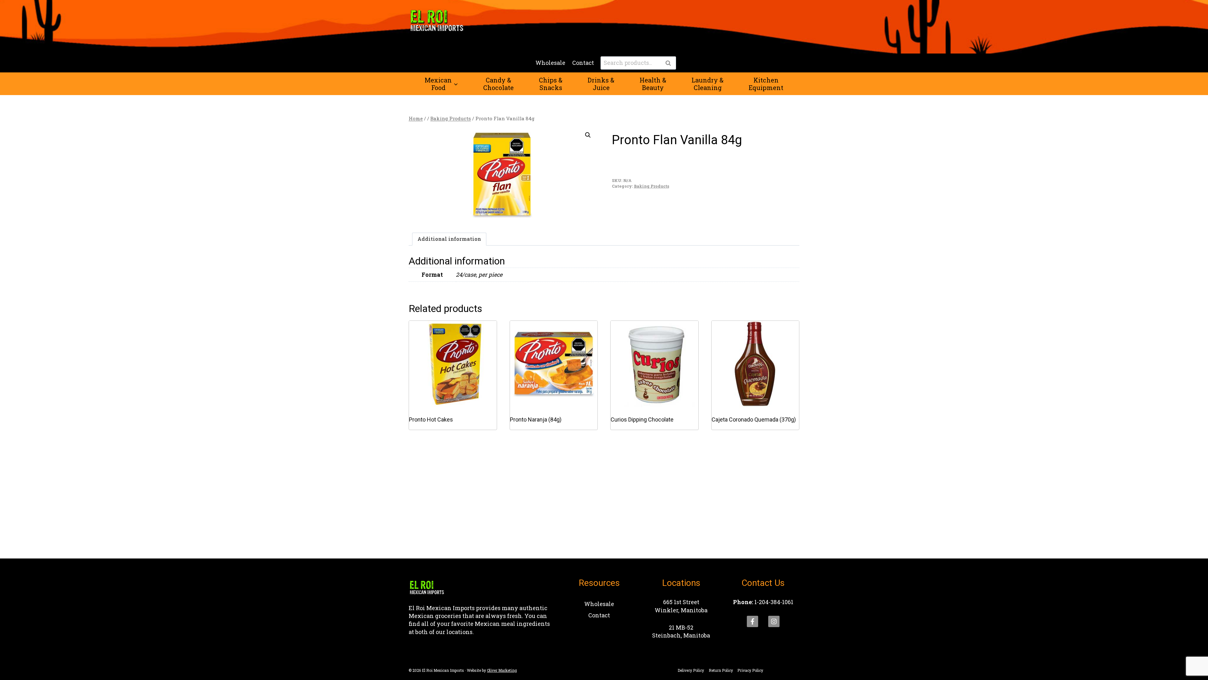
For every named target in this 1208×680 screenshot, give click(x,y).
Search (670, 63)
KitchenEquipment (766, 84)
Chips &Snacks (550, 84)
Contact (583, 62)
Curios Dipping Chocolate (642, 419)
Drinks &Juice (601, 84)
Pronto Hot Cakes (431, 419)
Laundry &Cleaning (707, 84)
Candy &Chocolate (498, 84)
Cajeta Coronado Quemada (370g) (754, 419)
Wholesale (550, 62)
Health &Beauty (653, 84)
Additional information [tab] (449, 238)
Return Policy (721, 670)
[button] (588, 135)
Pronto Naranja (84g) (536, 419)
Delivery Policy (691, 670)
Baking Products (651, 186)
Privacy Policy (750, 670)
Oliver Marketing (502, 670)
